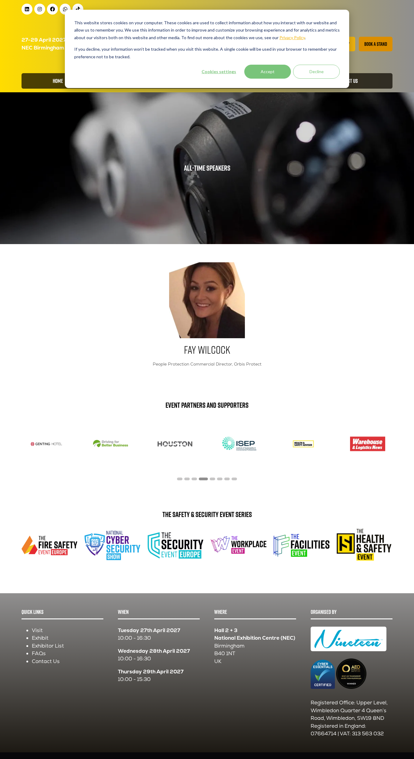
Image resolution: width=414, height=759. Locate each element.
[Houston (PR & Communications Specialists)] (175, 443)
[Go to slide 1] (179, 479)
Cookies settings (219, 71)
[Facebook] (52, 9)
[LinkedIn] (27, 9)
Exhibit (40, 638)
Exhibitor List (48, 645)
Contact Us (46, 661)
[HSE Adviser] (303, 443)
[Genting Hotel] (46, 443)
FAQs (39, 653)
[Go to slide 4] (203, 479)
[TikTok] (77, 9)
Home (58, 81)
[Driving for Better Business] (110, 443)
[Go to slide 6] (219, 479)
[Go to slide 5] (212, 479)
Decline (316, 71)
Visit (37, 630)
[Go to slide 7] (227, 479)
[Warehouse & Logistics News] (367, 443)
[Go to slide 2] (187, 479)
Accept (268, 71)
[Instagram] (39, 9)
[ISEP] (239, 443)
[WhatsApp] (65, 9)
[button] (375, 44)
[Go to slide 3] (194, 479)
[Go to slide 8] (234, 479)
